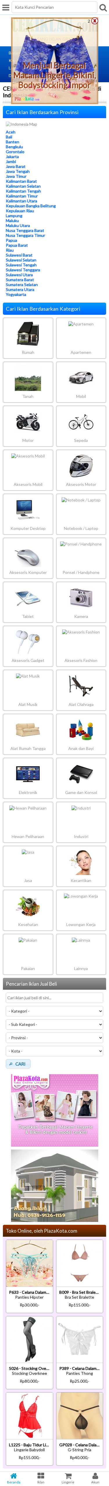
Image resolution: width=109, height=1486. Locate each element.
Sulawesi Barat (19, 254)
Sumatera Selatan (22, 284)
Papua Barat (17, 245)
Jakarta (12, 156)
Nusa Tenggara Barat (25, 230)
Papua (11, 240)
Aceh (10, 131)
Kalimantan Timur (22, 195)
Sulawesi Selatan (21, 259)
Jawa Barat (16, 166)
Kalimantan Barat (21, 181)
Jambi (11, 161)
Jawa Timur (16, 176)
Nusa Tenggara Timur (25, 235)
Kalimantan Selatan (23, 186)
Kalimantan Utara (21, 200)
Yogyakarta (16, 294)
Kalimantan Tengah (23, 191)
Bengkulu (14, 146)
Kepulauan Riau (20, 210)
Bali (9, 136)
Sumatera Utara (20, 289)
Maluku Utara (18, 225)
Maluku (12, 220)
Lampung (14, 215)
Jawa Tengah (18, 171)
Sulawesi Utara (19, 274)
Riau (10, 250)
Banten (12, 141)
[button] (18, 1063)
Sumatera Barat (20, 279)
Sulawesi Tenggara (23, 269)
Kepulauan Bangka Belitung (31, 205)
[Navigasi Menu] (6, 7)
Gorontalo (15, 151)
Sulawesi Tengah (21, 264)
